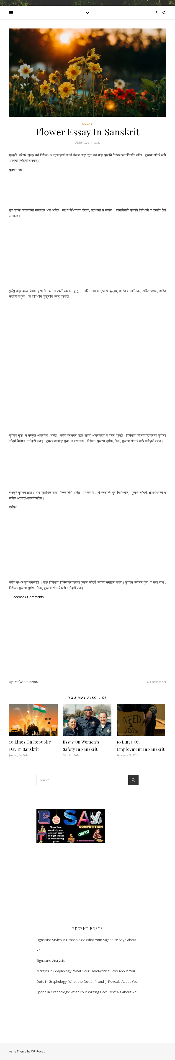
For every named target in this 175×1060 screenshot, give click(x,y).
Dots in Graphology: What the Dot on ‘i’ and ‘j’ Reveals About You (87, 981)
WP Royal (37, 1051)
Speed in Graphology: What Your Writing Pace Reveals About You (87, 992)
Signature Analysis (50, 960)
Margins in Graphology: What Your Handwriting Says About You (85, 971)
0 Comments (156, 681)
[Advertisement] (87, 190)
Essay (87, 124)
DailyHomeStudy (26, 681)
